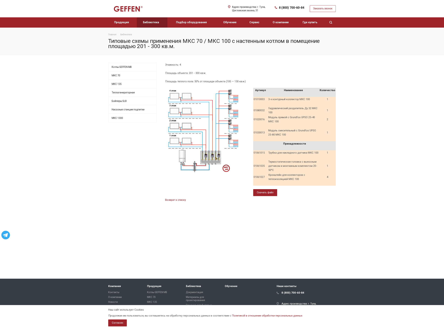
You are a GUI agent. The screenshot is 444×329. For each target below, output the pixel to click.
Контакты (113, 292)
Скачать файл (265, 192)
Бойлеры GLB (119, 101)
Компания (114, 286)
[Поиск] (331, 22)
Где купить (310, 22)
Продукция (122, 22)
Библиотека (151, 22)
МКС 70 (116, 75)
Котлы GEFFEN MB (122, 67)
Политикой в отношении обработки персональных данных (267, 315)
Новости (113, 302)
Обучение (230, 22)
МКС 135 (117, 84)
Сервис (254, 22)
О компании (281, 22)
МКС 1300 (117, 118)
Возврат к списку (175, 199)
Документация (194, 292)
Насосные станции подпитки (128, 109)
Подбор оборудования (191, 22)
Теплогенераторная (123, 92)
